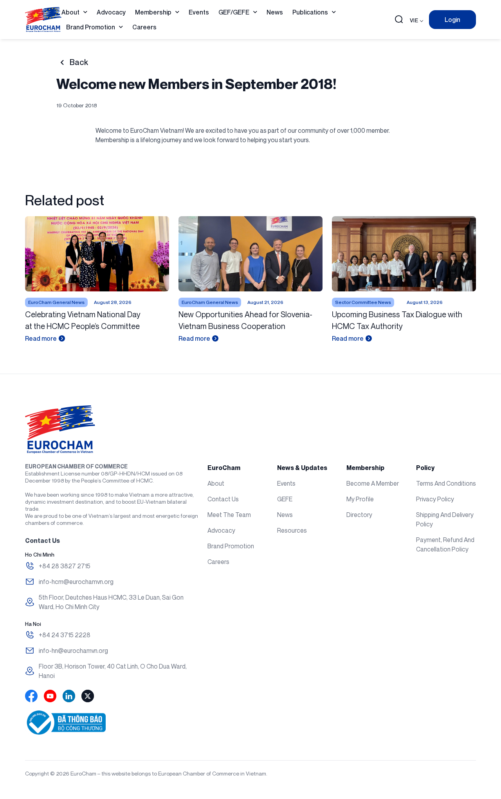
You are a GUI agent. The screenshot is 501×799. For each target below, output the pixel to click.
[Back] (62, 62)
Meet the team (229, 515)
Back (79, 62)
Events (199, 12)
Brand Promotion (90, 27)
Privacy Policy (435, 499)
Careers (144, 27)
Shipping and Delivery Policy (445, 519)
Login (452, 20)
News (275, 12)
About (70, 12)
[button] (399, 20)
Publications (310, 12)
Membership (153, 12)
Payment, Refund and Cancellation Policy (445, 544)
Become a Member (372, 483)
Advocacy (111, 12)
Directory (359, 515)
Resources (292, 530)
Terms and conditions (446, 483)
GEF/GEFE (233, 12)
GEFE (284, 499)
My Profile (360, 499)
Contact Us (223, 499)
